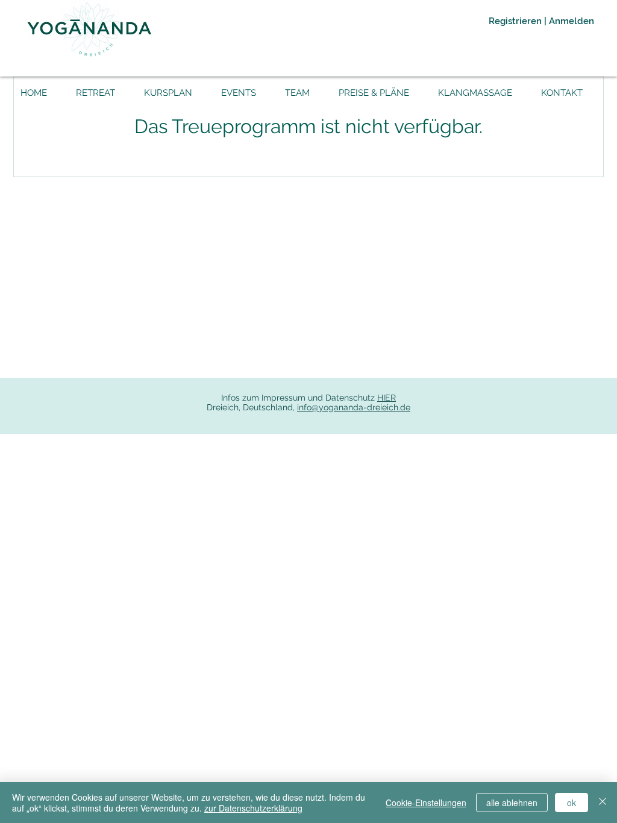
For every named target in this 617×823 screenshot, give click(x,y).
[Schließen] (602, 802)
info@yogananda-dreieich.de (353, 407)
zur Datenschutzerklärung (253, 808)
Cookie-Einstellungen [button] (426, 802)
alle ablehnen (511, 802)
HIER (386, 397)
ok (571, 802)
